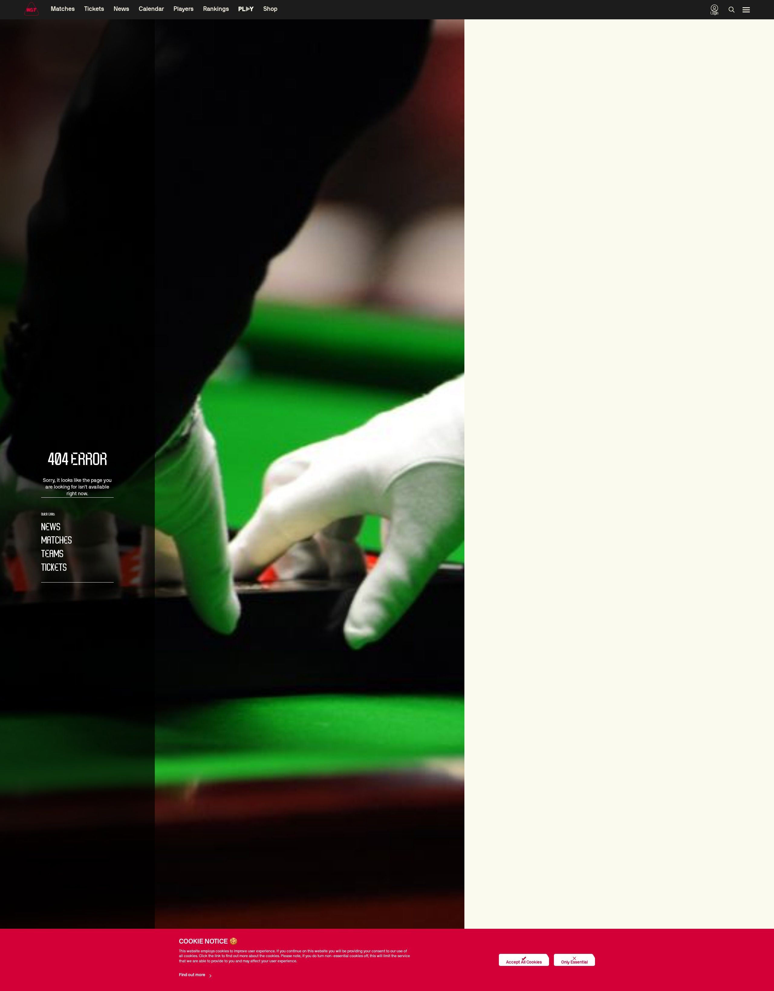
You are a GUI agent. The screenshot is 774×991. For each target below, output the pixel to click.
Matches (63, 9)
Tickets (94, 9)
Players (184, 9)
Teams (52, 554)
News (121, 9)
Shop (270, 9)
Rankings (216, 9)
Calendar (151, 9)
